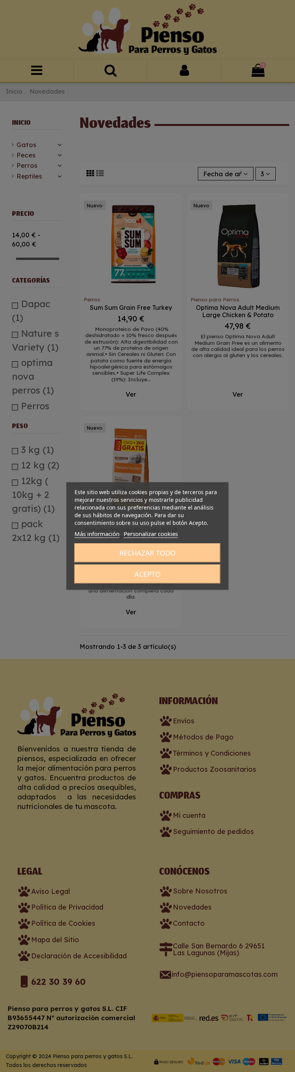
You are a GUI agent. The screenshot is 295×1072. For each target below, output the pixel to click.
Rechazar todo (147, 553)
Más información (97, 534)
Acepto (147, 574)
